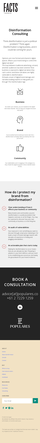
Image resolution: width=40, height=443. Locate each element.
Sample (4, 357)
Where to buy (6, 368)
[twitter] (6, 408)
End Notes (5, 388)
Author (4, 352)
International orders (7, 371)
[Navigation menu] (36, 8)
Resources (5, 385)
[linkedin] (20, 307)
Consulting (5, 391)
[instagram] (9, 408)
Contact (4, 360)
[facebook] (3, 408)
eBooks (4, 374)
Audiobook (5, 377)
